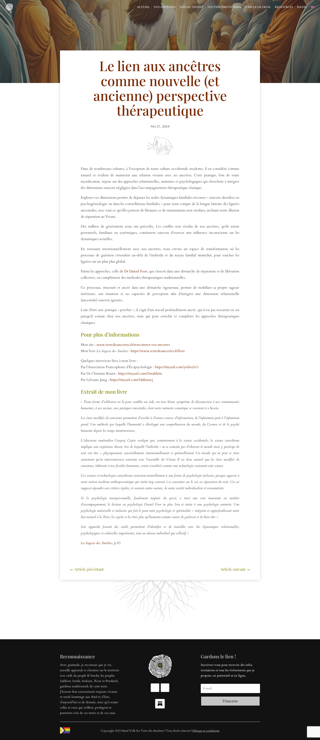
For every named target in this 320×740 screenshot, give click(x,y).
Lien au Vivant (192, 7)
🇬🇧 (312, 7)
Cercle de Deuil (258, 7)
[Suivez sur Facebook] (155, 687)
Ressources (284, 7)
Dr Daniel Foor (135, 271)
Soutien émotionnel (225, 7)
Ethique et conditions (205, 731)
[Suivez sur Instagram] (165, 687)
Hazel (302, 7)
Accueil (143, 7)
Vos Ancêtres (165, 7)
